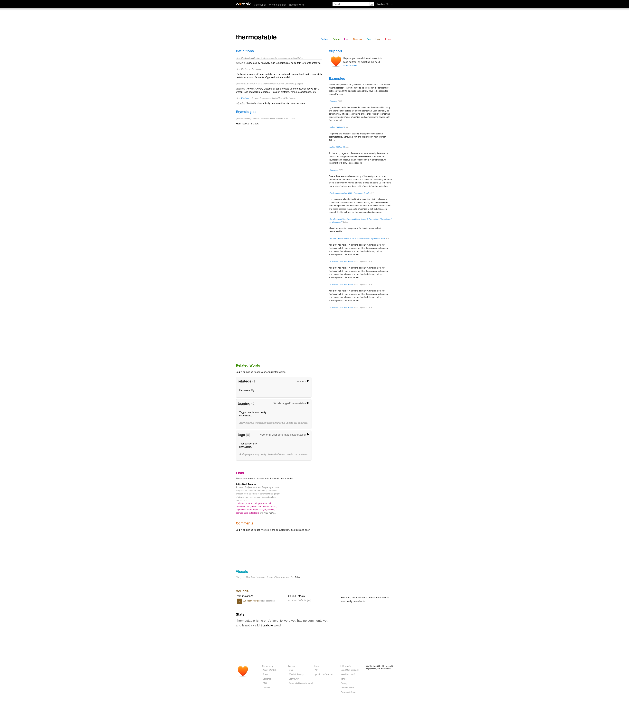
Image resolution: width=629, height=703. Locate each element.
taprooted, (241, 506)
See (369, 39)
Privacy (344, 683)
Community (260, 4)
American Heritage (252, 600)
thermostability (246, 390)
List (346, 39)
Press (265, 674)
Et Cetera (345, 666)
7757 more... (270, 512)
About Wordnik (269, 669)
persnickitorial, (264, 503)
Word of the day (277, 4)
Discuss (357, 39)
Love (388, 39)
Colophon (267, 678)
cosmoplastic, (242, 512)
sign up (249, 371)
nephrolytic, (241, 509)
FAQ (265, 683)
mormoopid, (252, 503)
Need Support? (348, 674)
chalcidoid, (241, 503)
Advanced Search (349, 691)
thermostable (350, 65)
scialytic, (263, 509)
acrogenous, (252, 506)
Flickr (298, 577)
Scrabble (266, 625)
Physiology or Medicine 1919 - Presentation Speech (349, 193)
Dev (316, 666)
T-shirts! (266, 687)
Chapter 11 (334, 170)
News (291, 666)
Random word (296, 4)
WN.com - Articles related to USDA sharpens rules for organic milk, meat (357, 238)
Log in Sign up (385, 4)
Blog (291, 669)
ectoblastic (254, 512)
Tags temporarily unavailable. (248, 445)
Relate (336, 39)
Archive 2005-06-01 (337, 127)
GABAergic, (253, 509)
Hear (378, 39)
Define (324, 39)
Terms (343, 678)
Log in (239, 371)
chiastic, (271, 509)
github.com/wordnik (324, 674)
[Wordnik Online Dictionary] (243, 3)
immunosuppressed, (267, 506)
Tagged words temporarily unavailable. (252, 413)
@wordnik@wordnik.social (301, 683)
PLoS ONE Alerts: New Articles (341, 261)
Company (267, 666)
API (316, 669)
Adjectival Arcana (246, 484)
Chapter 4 (333, 101)
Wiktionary (245, 98)
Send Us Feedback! (350, 669)
